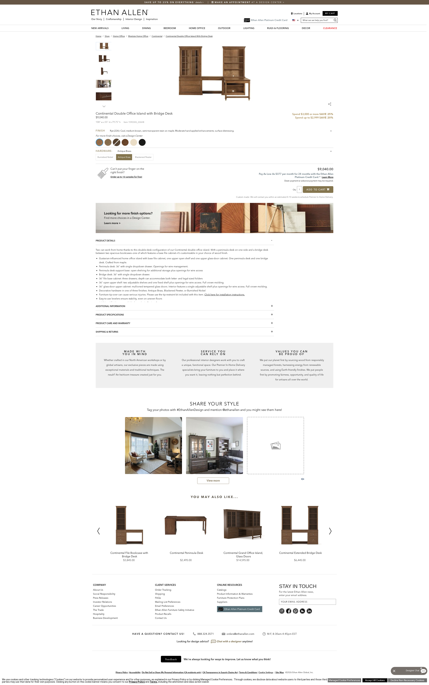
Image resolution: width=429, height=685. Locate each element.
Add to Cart (316, 189)
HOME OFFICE (197, 28)
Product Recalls (163, 613)
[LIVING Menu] (131, 28)
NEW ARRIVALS (100, 28)
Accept (374, 680)
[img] (214, 218)
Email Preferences (164, 605)
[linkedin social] (309, 610)
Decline (407, 680)
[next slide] (309, 445)
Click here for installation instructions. (224, 294)
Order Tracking (163, 589)
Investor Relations (102, 601)
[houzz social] (302, 610)
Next (104, 106)
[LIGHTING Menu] (256, 28)
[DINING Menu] (153, 28)
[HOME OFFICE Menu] (207, 28)
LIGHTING (248, 28)
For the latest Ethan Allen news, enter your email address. (296, 593)
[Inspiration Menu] (159, 18)
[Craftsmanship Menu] (122, 18)
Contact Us (161, 617)
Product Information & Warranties (235, 593)
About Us (98, 589)
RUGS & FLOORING (278, 28)
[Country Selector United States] (295, 20)
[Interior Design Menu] (143, 18)
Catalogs (221, 589)
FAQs (158, 597)
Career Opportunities (104, 605)
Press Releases (100, 597)
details (198, 2)
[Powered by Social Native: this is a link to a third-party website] (302, 479)
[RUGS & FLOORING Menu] (291, 28)
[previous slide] (120, 445)
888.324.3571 (205, 633)
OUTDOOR (224, 28)
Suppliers (222, 601)
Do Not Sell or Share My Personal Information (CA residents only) (171, 672)
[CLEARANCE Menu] (339, 28)
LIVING (125, 28)
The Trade (98, 609)
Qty (294, 189)
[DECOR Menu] (312, 28)
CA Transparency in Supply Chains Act (220, 672)
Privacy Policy (122, 672)
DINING (146, 28)
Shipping (160, 593)
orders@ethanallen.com (240, 633)
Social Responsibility (104, 593)
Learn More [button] (327, 177)
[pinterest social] (295, 610)
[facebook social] (288, 610)
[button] (313, 14)
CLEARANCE (330, 28)
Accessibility (134, 672)
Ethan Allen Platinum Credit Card (242, 609)
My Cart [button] (330, 13)
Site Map (279, 672)
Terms (153, 681)
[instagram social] (282, 610)
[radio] (100, 142)
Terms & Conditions (248, 672)
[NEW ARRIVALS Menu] (110, 28)
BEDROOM (170, 28)
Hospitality (98, 613)
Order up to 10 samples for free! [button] (126, 176)
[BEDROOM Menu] (178, 28)
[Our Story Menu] (103, 18)
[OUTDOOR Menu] (232, 28)
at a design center (249, 2)
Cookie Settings (266, 672)
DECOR (306, 28)
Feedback (171, 659)
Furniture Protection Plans (230, 597)
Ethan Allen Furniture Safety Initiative (174, 609)
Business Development (105, 617)
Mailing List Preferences (167, 601)
